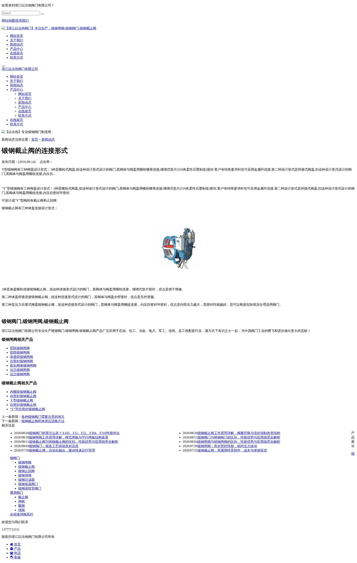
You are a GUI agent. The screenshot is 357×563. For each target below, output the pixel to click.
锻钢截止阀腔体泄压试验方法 (42, 421)
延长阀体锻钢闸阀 (23, 365)
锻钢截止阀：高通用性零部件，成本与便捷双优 (232, 450)
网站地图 (8, 20)
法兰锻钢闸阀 (20, 370)
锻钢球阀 (24, 475)
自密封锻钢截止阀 (23, 396)
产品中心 (16, 49)
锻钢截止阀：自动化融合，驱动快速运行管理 (62, 450)
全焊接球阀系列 (21, 514)
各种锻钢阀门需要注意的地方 (42, 416)
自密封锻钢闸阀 (21, 361)
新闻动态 (16, 44)
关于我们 (16, 40)
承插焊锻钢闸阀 (21, 357)
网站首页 (16, 36)
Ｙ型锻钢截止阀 (21, 400)
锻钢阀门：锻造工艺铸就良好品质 (54, 446)
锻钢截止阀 (26, 466)
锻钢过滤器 (26, 479)
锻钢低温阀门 (28, 484)
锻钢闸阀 (24, 462)
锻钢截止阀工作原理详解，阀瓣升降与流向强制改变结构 (239, 433)
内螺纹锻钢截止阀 (23, 391)
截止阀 (23, 497)
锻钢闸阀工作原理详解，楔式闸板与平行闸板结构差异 (68, 437)
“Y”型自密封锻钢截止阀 (27, 409)
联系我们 (22, 20)
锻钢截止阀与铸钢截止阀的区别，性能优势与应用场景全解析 (73, 441)
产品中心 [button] (16, 89)
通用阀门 (16, 492)
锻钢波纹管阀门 (29, 488)
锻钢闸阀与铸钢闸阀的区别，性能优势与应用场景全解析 (239, 441)
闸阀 (21, 501)
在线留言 (16, 53)
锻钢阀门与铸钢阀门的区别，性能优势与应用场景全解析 (239, 437)
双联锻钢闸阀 (20, 348)
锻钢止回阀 (26, 471)
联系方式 (16, 57)
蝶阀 (21, 505)
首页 (34, 139)
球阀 (21, 510)
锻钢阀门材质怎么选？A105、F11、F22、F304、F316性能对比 (74, 433)
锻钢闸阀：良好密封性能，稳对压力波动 (227, 446)
